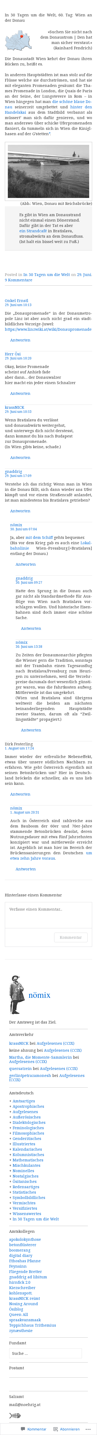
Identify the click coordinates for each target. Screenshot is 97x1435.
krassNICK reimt (24, 1298)
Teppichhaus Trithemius (32, 1325)
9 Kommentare (18, 279)
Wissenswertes (27, 1213)
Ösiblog (16, 1309)
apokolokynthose (25, 1239)
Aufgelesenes (25, 1111)
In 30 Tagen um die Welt (46, 274)
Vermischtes (24, 1202)
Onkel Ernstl (16, 300)
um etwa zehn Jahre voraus (51, 855)
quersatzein (20, 1068)
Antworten (20, 340)
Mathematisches (28, 1159)
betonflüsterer (22, 1244)
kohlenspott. (20, 1293)
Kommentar (71, 937)
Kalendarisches (27, 1149)
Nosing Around (23, 1303)
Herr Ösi (13, 353)
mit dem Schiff (39, 537)
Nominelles (23, 1170)
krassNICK (14, 407)
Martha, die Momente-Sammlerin (40, 1057)
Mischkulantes (26, 1165)
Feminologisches (28, 1127)
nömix (16, 524)
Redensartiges (26, 1186)
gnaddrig (13, 471)
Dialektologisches (29, 1122)
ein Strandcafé (33, 230)
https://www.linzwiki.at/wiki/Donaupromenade (48, 329)
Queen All (18, 1314)
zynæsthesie (21, 1330)
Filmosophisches (28, 1133)
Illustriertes (24, 1143)
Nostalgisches (26, 1176)
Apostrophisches (28, 1106)
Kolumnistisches (28, 1154)
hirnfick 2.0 (19, 1282)
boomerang (19, 1250)
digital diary (20, 1255)
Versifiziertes (25, 1208)
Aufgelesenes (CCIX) (55, 1043)
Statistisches (24, 1192)
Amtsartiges (24, 1100)
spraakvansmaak (25, 1319)
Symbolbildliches (29, 1197)
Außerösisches (27, 1117)
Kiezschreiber (22, 1287)
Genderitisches (27, 1138)
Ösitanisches (25, 1181)
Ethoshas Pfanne (25, 1260)
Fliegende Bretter (25, 1271)
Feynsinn (18, 1266)
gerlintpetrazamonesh (30, 1075)
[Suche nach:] (45, 1353)
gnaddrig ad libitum (28, 1276)
